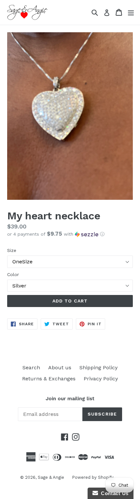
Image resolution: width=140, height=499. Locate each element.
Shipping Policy (98, 367)
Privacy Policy (101, 378)
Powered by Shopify (93, 477)
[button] (70, 234)
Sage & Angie (51, 477)
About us (59, 367)
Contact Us (113, 493)
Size (11, 250)
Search (31, 367)
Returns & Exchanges (49, 378)
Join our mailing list (70, 399)
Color (13, 274)
